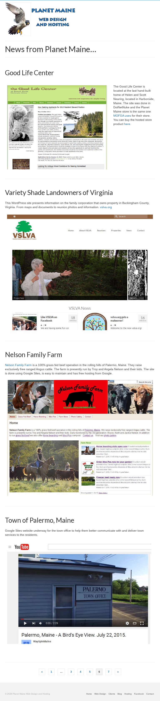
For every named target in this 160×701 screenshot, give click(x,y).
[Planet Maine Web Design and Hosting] (80, 19)
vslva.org (106, 207)
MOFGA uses (122, 115)
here (127, 124)
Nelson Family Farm (18, 365)
